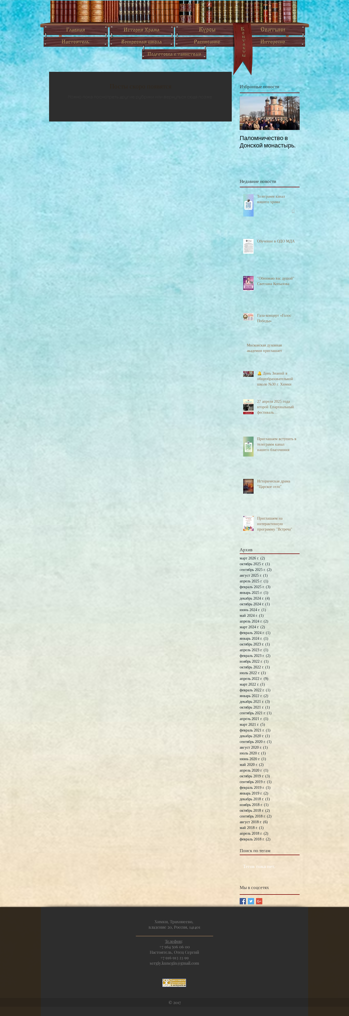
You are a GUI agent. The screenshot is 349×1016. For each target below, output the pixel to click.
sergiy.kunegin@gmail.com (174, 963)
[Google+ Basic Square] (259, 901)
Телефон (173, 941)
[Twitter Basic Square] (251, 901)
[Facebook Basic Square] (243, 901)
